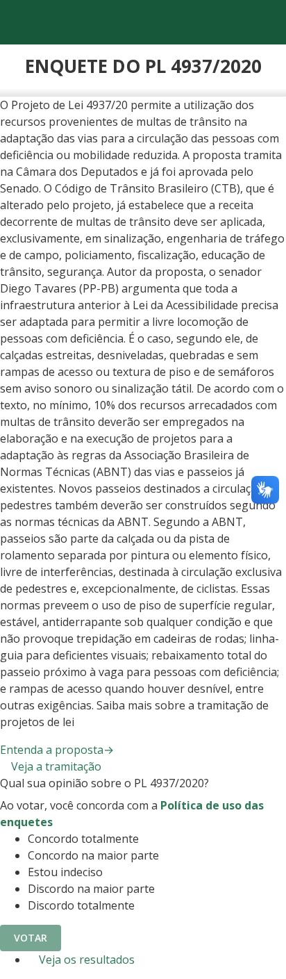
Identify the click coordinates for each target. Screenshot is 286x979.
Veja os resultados (85, 959)
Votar (30, 937)
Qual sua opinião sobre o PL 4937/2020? (104, 783)
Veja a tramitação (54, 766)
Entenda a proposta (57, 749)
